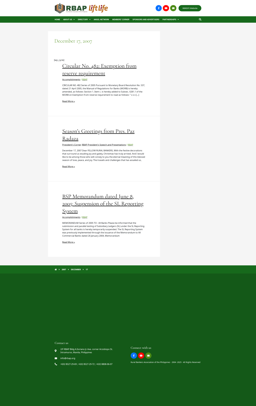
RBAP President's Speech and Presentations (104, 144)
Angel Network (101, 19)
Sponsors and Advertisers (146, 19)
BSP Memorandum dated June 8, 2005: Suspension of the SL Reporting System (102, 203)
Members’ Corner (120, 19)
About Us (67, 19)
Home (57, 19)
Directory (83, 19)
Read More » (68, 101)
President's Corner (71, 144)
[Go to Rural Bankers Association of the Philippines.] (56, 269)
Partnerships (169, 19)
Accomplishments (71, 79)
